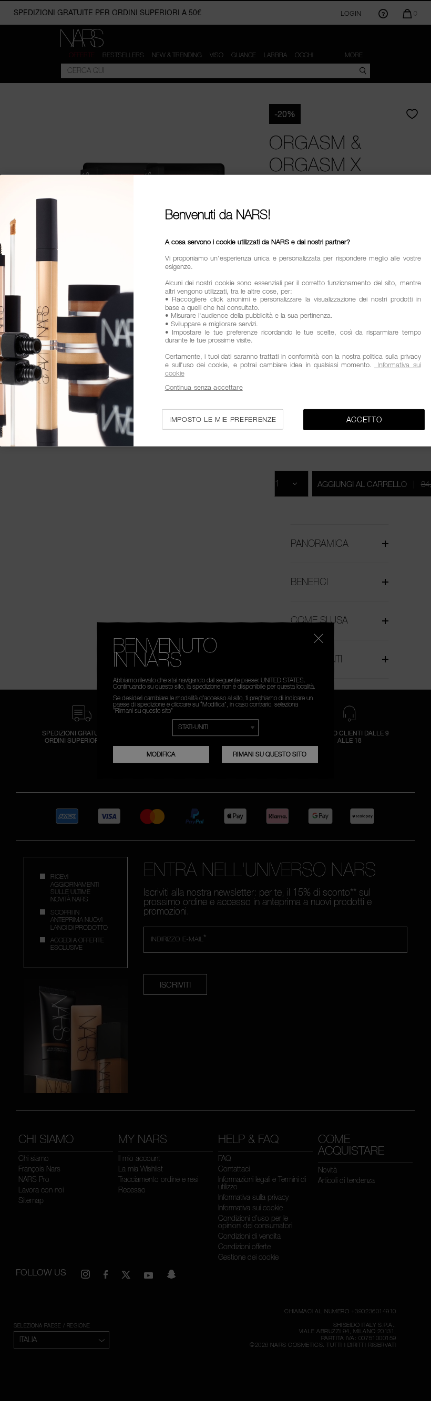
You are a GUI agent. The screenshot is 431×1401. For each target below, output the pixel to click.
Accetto (364, 418)
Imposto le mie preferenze (222, 418)
